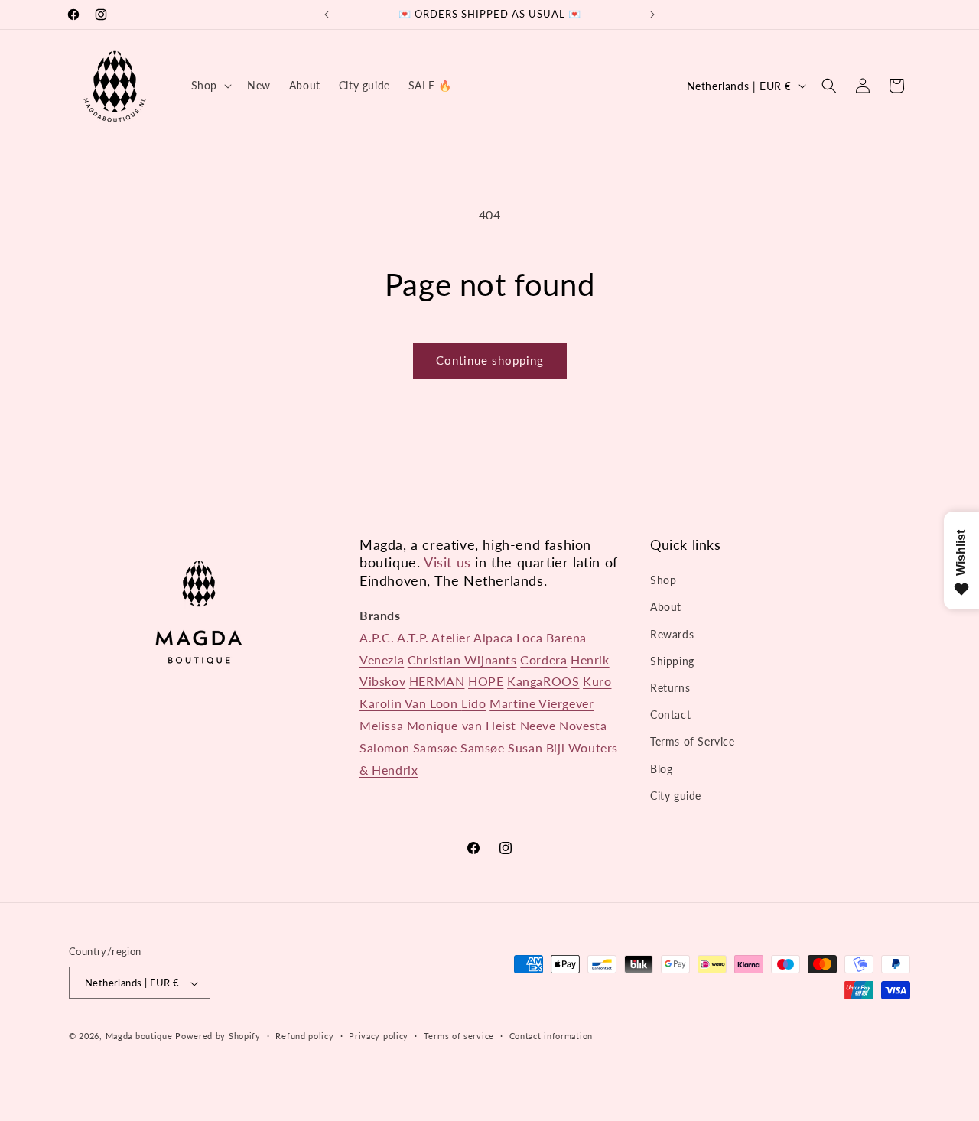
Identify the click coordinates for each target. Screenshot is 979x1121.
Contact (670, 714)
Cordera (543, 659)
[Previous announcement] (326, 14)
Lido (473, 703)
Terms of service (459, 1036)
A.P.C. (377, 637)
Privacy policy (378, 1036)
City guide (675, 795)
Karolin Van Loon (410, 703)
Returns (670, 687)
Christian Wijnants (462, 659)
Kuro (597, 681)
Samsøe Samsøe (459, 747)
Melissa (381, 725)
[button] (210, 86)
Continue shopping (490, 360)
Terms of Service (692, 742)
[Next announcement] (652, 14)
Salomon (384, 747)
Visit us (447, 562)
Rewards (672, 634)
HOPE (485, 681)
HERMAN (437, 681)
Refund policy (304, 1036)
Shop (663, 579)
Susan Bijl (536, 747)
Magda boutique (139, 1036)
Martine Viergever (542, 703)
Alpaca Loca (508, 637)
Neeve (538, 725)
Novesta (583, 725)
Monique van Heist (461, 725)
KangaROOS (543, 681)
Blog (661, 768)
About (665, 607)
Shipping (672, 661)
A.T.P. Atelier (433, 637)
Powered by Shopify (218, 1036)
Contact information (551, 1036)
